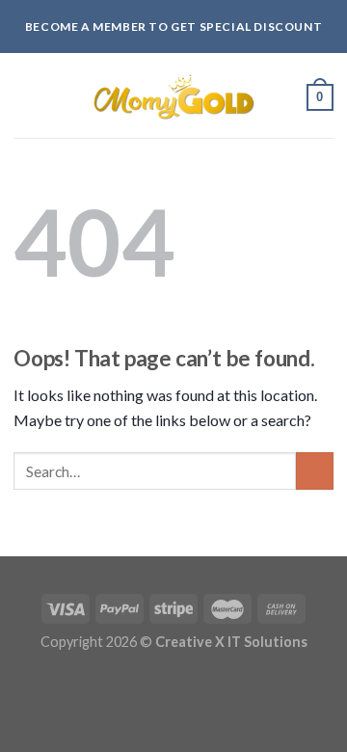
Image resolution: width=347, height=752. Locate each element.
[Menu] (25, 94)
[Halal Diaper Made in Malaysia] (173, 96)
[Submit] (315, 471)
